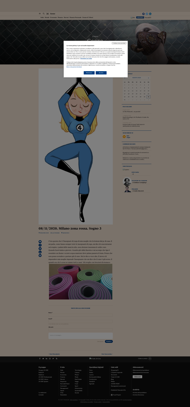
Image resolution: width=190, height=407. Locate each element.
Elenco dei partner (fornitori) (74, 67)
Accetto (101, 72)
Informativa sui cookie (86, 58)
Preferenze (89, 72)
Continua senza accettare (119, 43)
